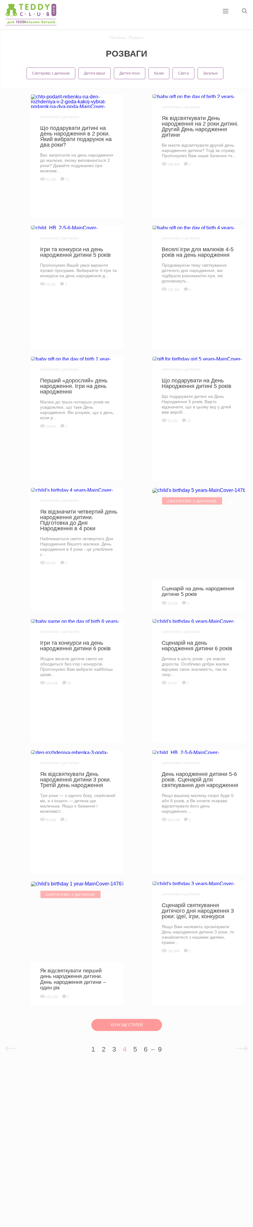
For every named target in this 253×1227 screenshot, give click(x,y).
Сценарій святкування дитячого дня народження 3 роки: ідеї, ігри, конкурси (198, 910)
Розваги (135, 37)
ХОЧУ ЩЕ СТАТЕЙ (126, 1025)
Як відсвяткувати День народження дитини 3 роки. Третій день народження (75, 779)
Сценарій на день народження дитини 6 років (197, 645)
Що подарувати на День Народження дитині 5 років (196, 383)
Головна (117, 37)
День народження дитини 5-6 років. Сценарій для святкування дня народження (200, 779)
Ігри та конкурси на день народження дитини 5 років (75, 252)
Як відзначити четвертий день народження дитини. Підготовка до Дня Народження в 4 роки (78, 520)
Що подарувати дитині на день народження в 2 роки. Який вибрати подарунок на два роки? (76, 136)
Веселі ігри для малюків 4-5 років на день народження (198, 252)
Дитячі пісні (129, 73)
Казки (159, 73)
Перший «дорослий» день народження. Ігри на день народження (73, 386)
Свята (183, 73)
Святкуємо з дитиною (51, 73)
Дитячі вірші (94, 73)
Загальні (210, 73)
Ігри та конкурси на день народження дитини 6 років (75, 645)
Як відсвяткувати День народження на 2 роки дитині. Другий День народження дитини (200, 126)
